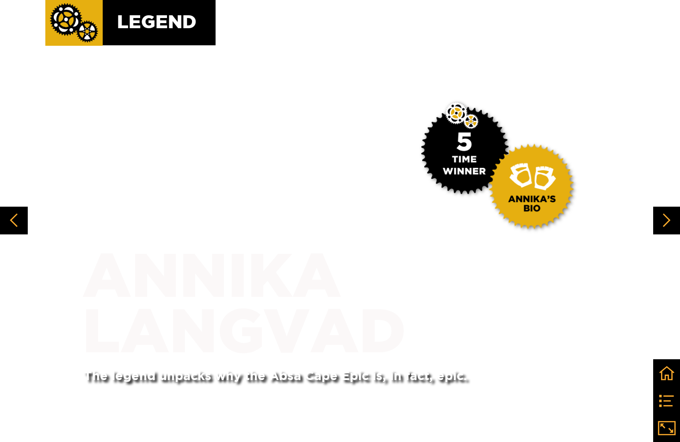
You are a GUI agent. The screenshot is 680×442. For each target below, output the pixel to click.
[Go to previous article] (14, 220)
